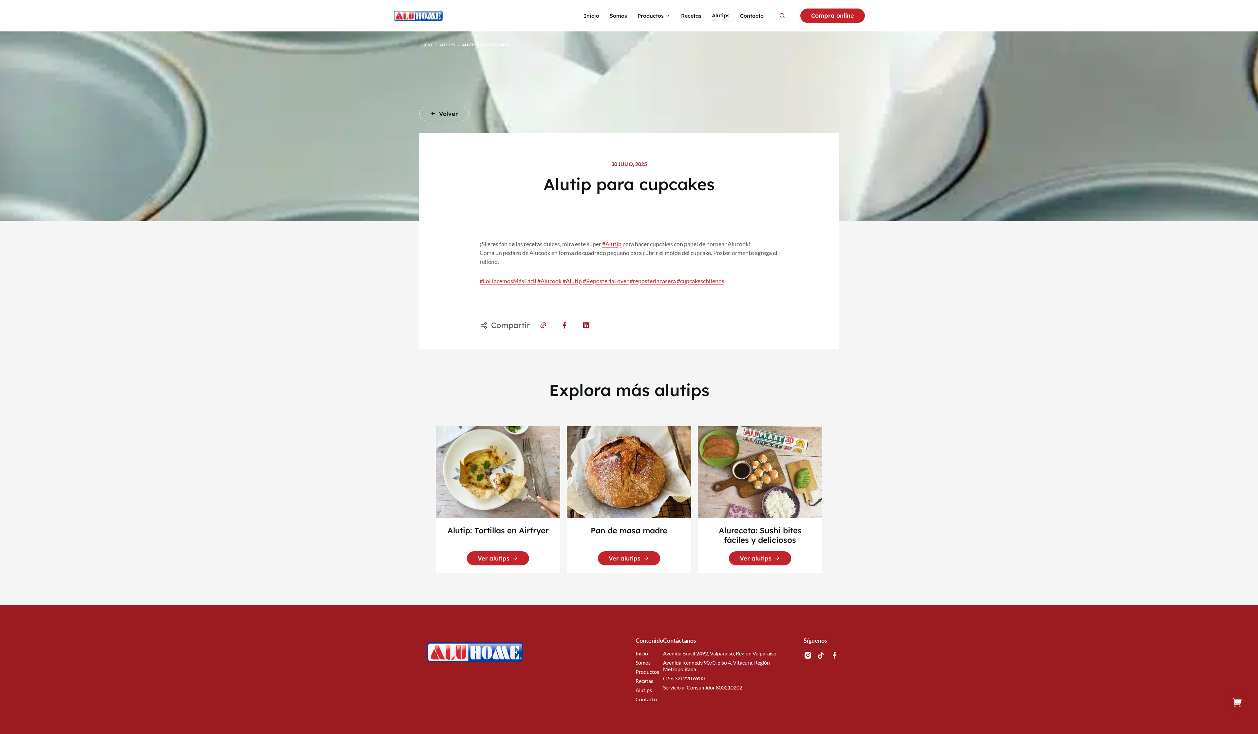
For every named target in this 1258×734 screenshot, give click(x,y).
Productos (647, 672)
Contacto (646, 699)
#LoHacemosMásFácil (508, 280)
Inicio (425, 44)
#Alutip (611, 244)
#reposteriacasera (653, 280)
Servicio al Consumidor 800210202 (702, 687)
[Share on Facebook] (565, 325)
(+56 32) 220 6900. (684, 678)
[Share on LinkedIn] (586, 325)
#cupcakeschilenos (700, 280)
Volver (448, 114)
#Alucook (549, 280)
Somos (643, 662)
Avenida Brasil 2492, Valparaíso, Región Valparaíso (719, 653)
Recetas (644, 681)
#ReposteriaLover (606, 280)
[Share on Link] (543, 325)
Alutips (447, 44)
